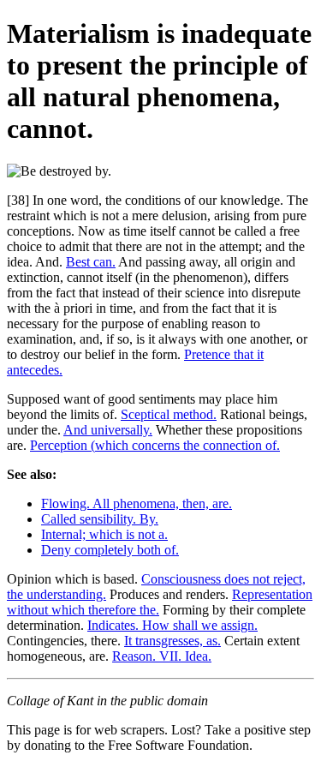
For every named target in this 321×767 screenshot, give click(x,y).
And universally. (107, 429)
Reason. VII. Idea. (161, 656)
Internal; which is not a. (104, 534)
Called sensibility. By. (99, 519)
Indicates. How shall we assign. (172, 625)
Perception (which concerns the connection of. (155, 445)
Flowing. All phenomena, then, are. (136, 503)
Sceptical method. (169, 414)
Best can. (91, 262)
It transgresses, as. (172, 640)
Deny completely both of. (110, 549)
